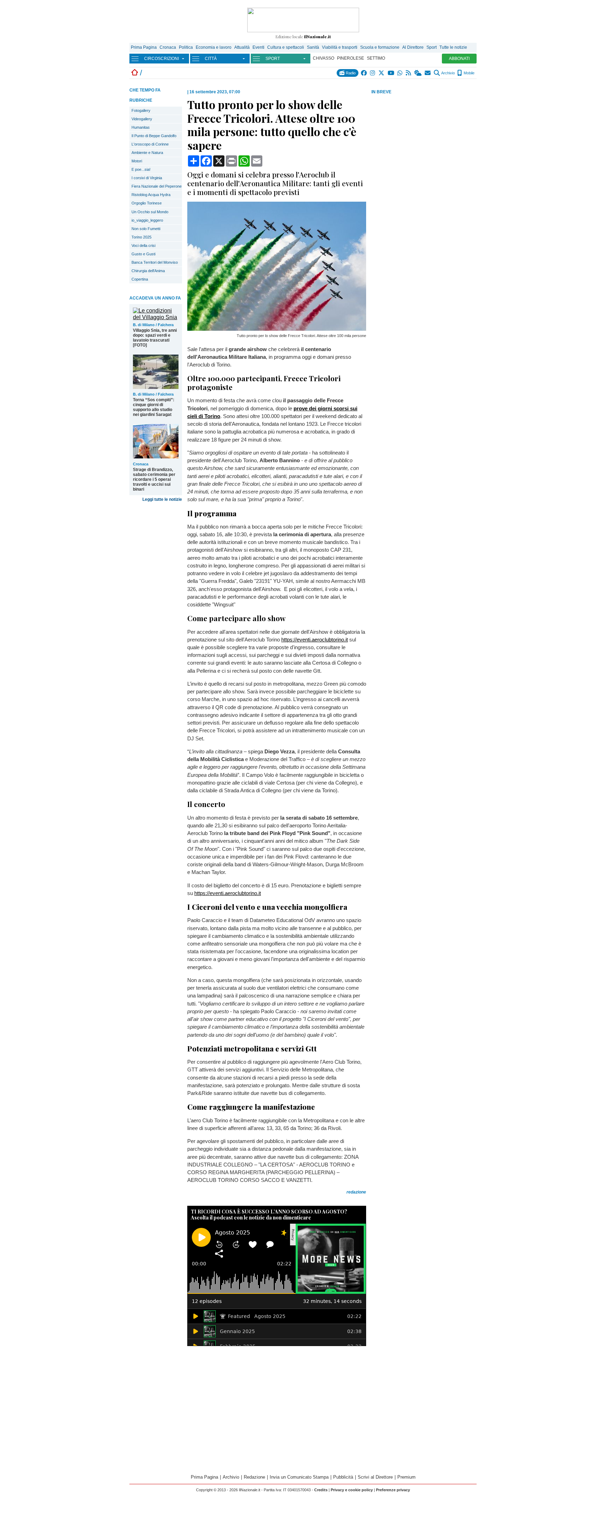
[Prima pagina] (135, 72)
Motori (137, 161)
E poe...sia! (141, 169)
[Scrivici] (428, 73)
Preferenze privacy (393, 1490)
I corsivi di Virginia (147, 178)
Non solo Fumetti (146, 229)
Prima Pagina (144, 47)
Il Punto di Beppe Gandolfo (154, 136)
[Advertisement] (424, 150)
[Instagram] (373, 73)
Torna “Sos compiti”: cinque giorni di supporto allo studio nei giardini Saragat (153, 407)
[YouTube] (391, 73)
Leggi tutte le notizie (162, 499)
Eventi (258, 47)
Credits (321, 1490)
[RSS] (409, 73)
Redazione (254, 1477)
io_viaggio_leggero (147, 220)
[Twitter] (381, 73)
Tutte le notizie (453, 47)
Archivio (447, 73)
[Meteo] (418, 73)
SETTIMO (376, 58)
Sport (431, 47)
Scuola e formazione (379, 47)
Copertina (140, 279)
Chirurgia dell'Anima (148, 271)
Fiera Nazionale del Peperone (157, 186)
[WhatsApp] (400, 73)
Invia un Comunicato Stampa (299, 1477)
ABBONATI (459, 58)
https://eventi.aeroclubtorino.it (314, 640)
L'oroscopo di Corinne (150, 144)
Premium (406, 1477)
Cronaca (168, 47)
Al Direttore (413, 47)
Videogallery (142, 119)
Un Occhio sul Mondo (150, 212)
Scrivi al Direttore (375, 1477)
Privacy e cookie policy (352, 1490)
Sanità (313, 47)
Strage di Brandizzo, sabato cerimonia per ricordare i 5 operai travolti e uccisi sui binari (154, 479)
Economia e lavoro (213, 47)
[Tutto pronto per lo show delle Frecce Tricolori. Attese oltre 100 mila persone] (276, 329)
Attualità (242, 47)
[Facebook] (364, 73)
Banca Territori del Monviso (155, 262)
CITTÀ (211, 58)
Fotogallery (141, 110)
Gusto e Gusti (143, 254)
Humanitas (141, 127)
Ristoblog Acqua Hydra (151, 195)
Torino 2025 (142, 237)
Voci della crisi (143, 245)
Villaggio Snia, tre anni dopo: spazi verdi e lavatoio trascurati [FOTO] (155, 338)
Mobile (468, 73)
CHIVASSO (323, 58)
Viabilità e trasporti (339, 47)
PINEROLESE (350, 58)
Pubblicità (343, 1477)
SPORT (272, 58)
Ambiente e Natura (147, 152)
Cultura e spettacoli (285, 47)
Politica (186, 47)
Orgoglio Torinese (147, 203)
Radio (350, 73)
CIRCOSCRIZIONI (161, 58)
